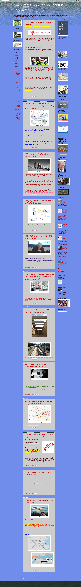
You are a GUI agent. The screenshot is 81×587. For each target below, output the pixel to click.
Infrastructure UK (37, 26)
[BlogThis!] (33, 96)
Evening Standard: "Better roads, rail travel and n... (18, 77)
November (17, 70)
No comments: (27, 96)
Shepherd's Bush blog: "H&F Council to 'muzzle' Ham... (18, 110)
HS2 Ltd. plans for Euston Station (64, 281)
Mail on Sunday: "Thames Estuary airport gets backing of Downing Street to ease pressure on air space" (39, 276)
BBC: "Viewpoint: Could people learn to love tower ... (18, 81)
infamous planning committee (34, 443)
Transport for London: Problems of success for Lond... (17, 86)
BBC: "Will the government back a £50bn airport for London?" (39, 237)
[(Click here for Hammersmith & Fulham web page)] (63, 194)
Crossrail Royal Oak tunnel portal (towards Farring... (18, 98)
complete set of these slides (33, 425)
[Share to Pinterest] (36, 96)
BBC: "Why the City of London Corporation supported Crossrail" (36, 365)
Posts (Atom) (30, 576)
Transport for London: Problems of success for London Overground (39, 201)
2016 (15, 60)
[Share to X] (34, 96)
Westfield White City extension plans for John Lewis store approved (64, 201)
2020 (15, 54)
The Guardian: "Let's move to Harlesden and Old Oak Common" (64, 248)
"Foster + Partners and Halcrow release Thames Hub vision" (38, 473)
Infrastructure (30, 26)
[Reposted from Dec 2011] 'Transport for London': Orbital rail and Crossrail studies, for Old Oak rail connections (62, 227)
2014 (15, 63)
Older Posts (52, 574)
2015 (15, 61)
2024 (15, 52)
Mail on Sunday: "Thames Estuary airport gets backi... (18, 94)
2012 (15, 66)
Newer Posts (26, 574)
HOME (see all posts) (63, 154)
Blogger (45, 584)
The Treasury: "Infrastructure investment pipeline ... (18, 73)
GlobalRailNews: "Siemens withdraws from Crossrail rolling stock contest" (64, 289)
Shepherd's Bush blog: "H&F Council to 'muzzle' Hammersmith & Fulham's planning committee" (39, 436)
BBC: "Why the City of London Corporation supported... (18, 102)
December (17, 69)
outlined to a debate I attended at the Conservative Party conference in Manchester (32, 451)
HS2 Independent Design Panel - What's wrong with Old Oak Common (62, 257)
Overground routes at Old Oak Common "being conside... (18, 106)
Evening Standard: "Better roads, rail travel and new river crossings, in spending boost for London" (39, 105)
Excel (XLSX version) (28, 90)
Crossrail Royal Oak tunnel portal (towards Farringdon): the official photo (39, 311)
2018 (15, 57)
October (16, 122)
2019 (15, 55)
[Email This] (32, 96)
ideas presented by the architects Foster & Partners (34, 524)
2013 (15, 64)
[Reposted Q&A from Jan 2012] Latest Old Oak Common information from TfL (64, 238)
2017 (15, 58)
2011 (15, 67)
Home (26, 26)
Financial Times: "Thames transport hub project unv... (18, 119)
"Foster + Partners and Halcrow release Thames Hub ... (18, 115)
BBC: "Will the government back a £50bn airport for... (17, 90)
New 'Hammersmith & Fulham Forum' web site (64, 263)
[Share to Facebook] (35, 96)
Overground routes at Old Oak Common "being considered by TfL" (38, 402)
